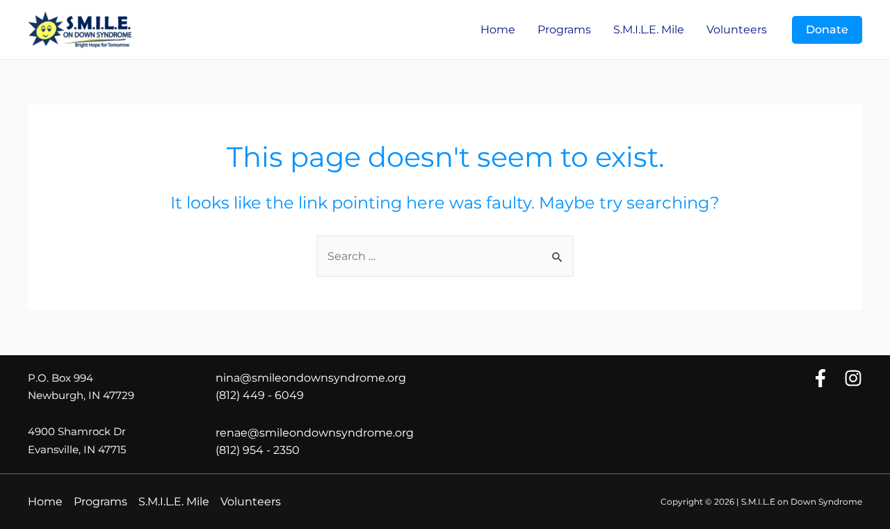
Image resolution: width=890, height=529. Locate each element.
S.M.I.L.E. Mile (648, 29)
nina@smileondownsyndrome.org (311, 377)
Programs (564, 29)
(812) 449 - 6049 (260, 395)
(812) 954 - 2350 (258, 450)
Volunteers (736, 29)
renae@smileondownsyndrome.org (315, 432)
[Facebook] (820, 378)
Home (497, 29)
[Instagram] (853, 378)
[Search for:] (445, 256)
